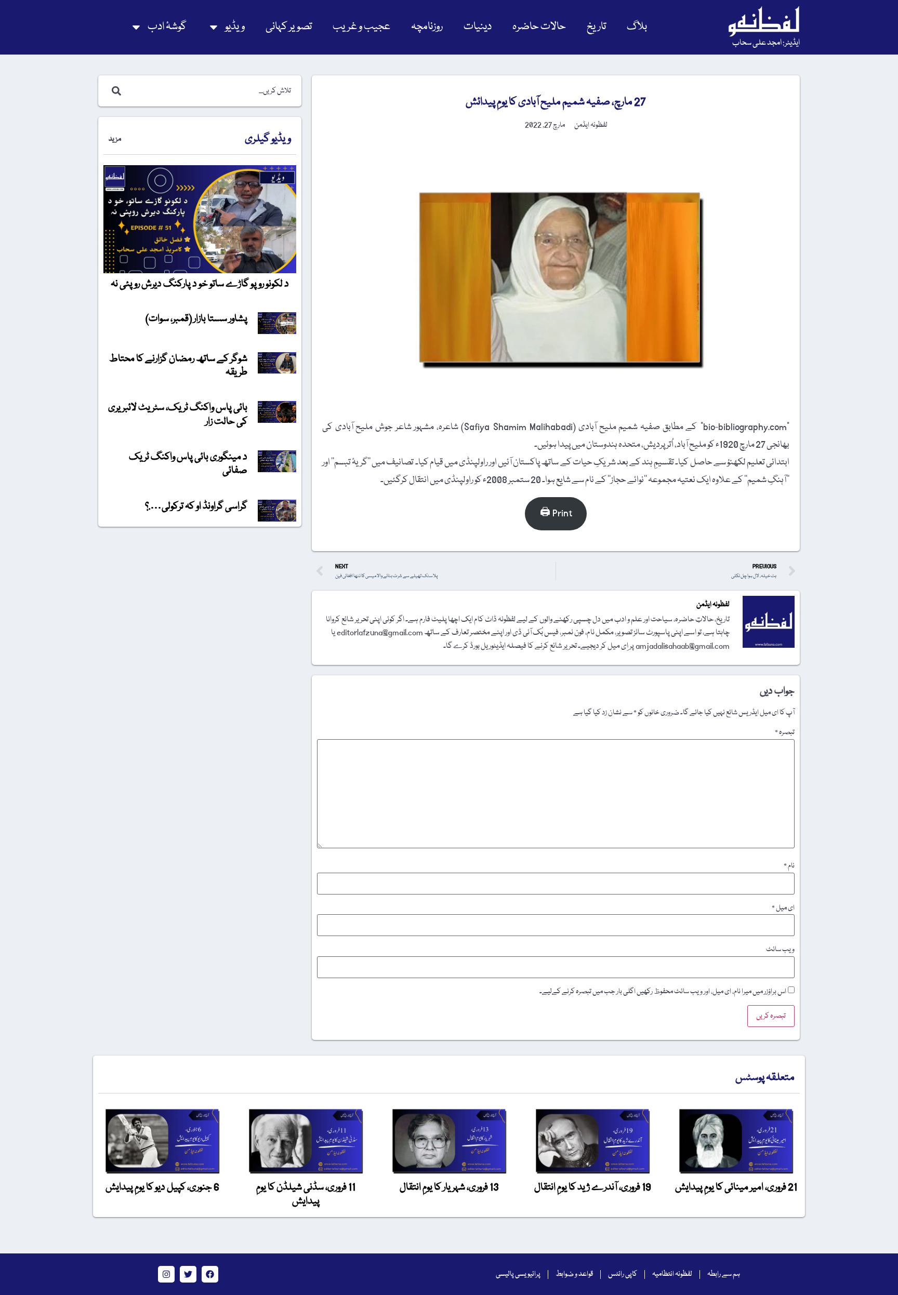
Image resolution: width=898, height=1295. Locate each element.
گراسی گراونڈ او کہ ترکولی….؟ (196, 506)
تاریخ (596, 26)
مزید (115, 139)
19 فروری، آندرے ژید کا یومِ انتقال (592, 1187)
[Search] (114, 91)
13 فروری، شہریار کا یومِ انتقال (449, 1187)
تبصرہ (785, 732)
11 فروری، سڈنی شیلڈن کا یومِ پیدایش (305, 1194)
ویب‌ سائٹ (780, 949)
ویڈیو (235, 26)
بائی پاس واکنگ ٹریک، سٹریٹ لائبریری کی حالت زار (177, 414)
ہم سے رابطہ (723, 1274)
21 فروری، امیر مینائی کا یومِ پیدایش (736, 1187)
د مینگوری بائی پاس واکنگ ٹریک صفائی (188, 463)
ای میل (783, 908)
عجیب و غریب (361, 26)
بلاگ (637, 26)
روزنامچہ (427, 26)
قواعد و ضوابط (574, 1274)
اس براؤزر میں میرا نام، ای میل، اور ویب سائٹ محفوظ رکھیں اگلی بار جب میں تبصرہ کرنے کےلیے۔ (662, 991)
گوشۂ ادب (167, 26)
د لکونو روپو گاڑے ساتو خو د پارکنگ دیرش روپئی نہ (200, 284)
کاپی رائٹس (622, 1274)
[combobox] (210, 91)
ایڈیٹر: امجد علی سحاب (766, 43)
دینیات (478, 26)
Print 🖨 (556, 513)
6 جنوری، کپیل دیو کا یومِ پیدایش (162, 1187)
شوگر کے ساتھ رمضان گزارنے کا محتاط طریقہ (178, 365)
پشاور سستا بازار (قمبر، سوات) (196, 319)
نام (789, 866)
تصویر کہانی (289, 26)
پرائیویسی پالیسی (518, 1274)
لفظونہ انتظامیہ (672, 1274)
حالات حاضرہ (539, 26)
